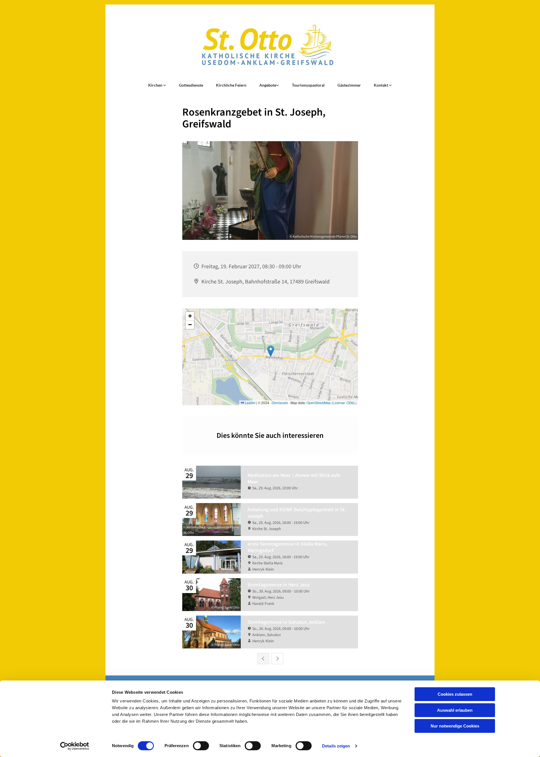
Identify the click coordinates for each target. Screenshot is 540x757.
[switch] (201, 745)
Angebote (267, 85)
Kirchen (155, 85)
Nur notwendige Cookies (455, 726)
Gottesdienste (191, 85)
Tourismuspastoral (308, 85)
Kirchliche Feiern (231, 85)
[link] (157, 85)
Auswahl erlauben (454, 710)
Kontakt (381, 85)
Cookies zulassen (455, 694)
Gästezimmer (349, 85)
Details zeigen (336, 746)
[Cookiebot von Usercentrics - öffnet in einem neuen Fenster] (74, 746)
